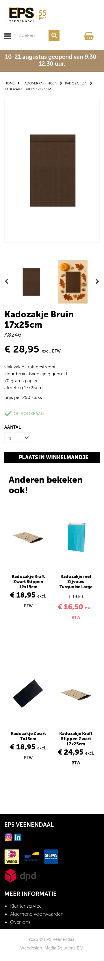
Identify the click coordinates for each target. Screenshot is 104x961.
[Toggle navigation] (7, 36)
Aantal (12, 427)
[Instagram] (8, 836)
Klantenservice (26, 906)
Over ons (20, 922)
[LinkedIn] (17, 836)
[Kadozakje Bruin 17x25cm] (52, 170)
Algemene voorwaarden (37, 914)
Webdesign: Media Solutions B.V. (52, 948)
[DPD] (20, 875)
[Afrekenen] (89, 34)
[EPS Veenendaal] (27, 14)
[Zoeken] (54, 35)
